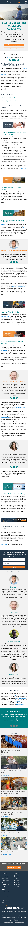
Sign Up (14, 567)
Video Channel (5, 898)
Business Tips (4, 882)
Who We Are (4, 893)
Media (3, 902)
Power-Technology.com (21, 704)
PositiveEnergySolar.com (21, 698)
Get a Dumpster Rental (6, 891)
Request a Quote (14, 49)
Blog (4, 53)
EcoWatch (3, 88)
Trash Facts (4, 886)
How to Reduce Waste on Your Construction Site (11, 813)
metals (14, 73)
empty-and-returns (5, 316)
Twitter (17, 878)
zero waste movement (9, 345)
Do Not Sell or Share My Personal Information (14, 922)
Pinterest (17, 880)
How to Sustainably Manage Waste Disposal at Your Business (13, 792)
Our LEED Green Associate (10, 833)
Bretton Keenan (6, 795)
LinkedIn (17, 886)
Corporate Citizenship (6, 900)
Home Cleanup (5, 876)
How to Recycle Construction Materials (11, 751)
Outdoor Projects (5, 880)
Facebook (17, 876)
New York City (5, 646)
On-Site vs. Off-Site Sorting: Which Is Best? (13, 772)
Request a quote (4, 544)
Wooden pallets (4, 224)
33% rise (25, 68)
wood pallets (4, 74)
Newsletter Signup (5, 896)
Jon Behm (5, 754)
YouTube (17, 882)
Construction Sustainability (18, 53)
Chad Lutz (8, 57)
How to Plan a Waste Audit (10, 852)
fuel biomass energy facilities (18, 286)
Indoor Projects (5, 878)
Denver (19, 616)
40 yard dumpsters (7, 229)
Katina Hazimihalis (7, 854)
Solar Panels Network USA (12, 88)
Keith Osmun (6, 775)
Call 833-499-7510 (14, 45)
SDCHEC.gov (17, 701)
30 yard (24, 227)
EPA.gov (15, 695)
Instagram (18, 884)
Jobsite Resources (5, 884)
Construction (9, 53)
